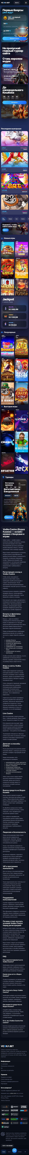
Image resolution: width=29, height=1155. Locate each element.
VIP (25, 1151)
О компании (4, 1064)
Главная (3, 1151)
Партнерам (4, 1083)
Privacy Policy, (5, 1098)
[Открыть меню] (26, 3)
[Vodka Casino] (5, 2)
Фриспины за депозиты (7, 1070)
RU (1, 1068)
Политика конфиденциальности (9, 1081)
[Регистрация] (14, 1150)
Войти (17, 2)
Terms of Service (5, 1100)
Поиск (9, 1151)
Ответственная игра (6, 1079)
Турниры (20, 1151)
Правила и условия (6, 1077)
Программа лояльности (7, 1066)
